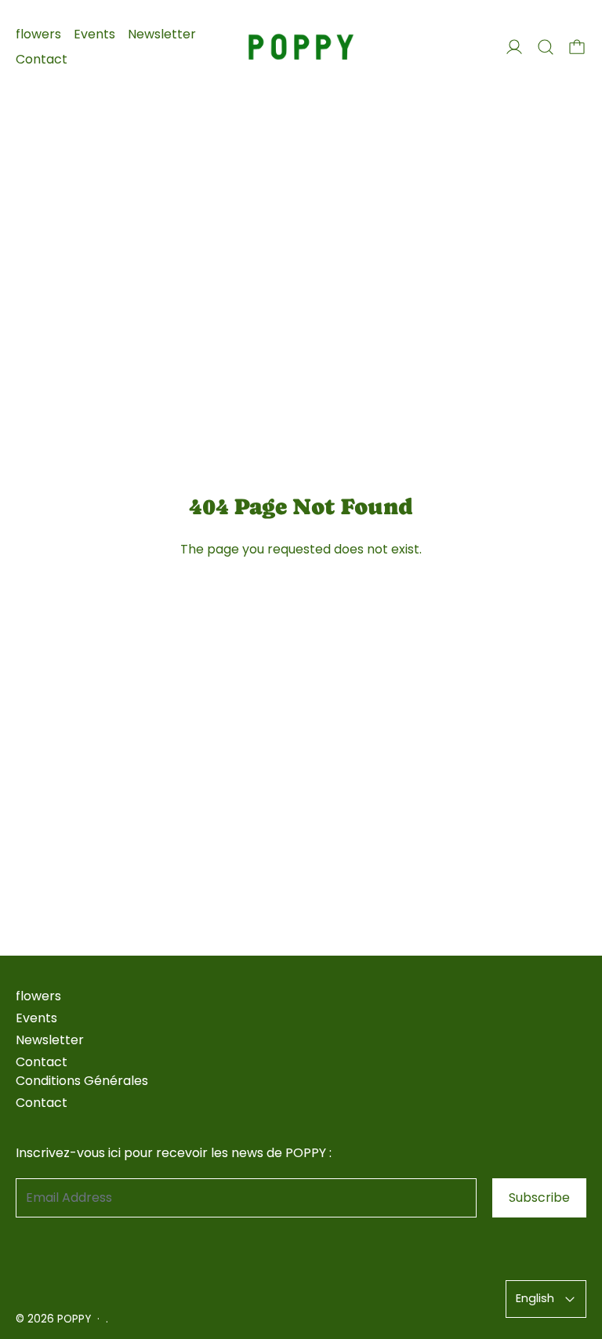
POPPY (74, 1319)
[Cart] (577, 47)
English (535, 1298)
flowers (38, 34)
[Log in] (514, 47)
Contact (41, 59)
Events (94, 34)
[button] (545, 47)
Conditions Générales (82, 1081)
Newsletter (162, 34)
